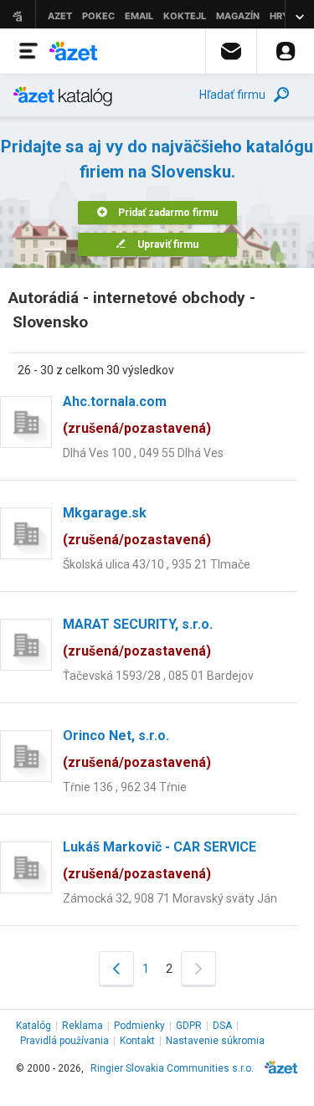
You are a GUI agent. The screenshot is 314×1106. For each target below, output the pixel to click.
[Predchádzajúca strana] (116, 968)
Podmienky (139, 1025)
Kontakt (137, 1041)
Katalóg (33, 1025)
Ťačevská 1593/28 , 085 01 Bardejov (158, 675)
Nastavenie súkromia (215, 1041)
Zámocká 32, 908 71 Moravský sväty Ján (170, 898)
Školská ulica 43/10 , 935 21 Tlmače (156, 564)
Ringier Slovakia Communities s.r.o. (172, 1068)
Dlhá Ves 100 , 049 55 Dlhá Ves (143, 453)
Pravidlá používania (64, 1041)
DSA (222, 1025)
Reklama (82, 1025)
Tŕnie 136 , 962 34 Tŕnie (125, 787)
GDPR (189, 1025)
